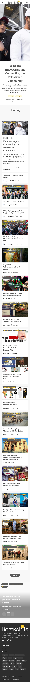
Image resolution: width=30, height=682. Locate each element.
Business (4, 584)
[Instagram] (8, 640)
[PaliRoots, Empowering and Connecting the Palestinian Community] (15, 32)
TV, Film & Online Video (9, 416)
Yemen (23, 669)
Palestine (19, 663)
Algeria (5, 655)
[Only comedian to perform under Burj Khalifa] (15, 600)
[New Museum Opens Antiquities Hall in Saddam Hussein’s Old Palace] (15, 445)
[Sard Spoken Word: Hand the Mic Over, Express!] (15, 552)
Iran (10, 658)
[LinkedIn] (11, 640)
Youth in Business (8, 549)
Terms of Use (15, 679)
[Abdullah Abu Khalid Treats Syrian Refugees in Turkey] (15, 526)
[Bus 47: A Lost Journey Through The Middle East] (15, 309)
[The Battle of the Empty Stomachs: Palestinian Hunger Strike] (15, 227)
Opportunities (7, 186)
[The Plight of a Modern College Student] (15, 178)
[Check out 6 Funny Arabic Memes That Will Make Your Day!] (15, 364)
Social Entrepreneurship (10, 278)
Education (6, 249)
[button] (3, 2)
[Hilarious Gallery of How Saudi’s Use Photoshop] (15, 473)
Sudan (14, 666)
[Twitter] (5, 640)
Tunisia (5, 669)
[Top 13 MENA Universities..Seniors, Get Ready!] (15, 255)
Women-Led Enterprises (10, 390)
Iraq (15, 658)
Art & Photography (8, 413)
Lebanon (11, 660)
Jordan (20, 658)
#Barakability (7, 330)
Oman (12, 663)
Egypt (4, 658)
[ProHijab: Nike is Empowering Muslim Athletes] (15, 500)
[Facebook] (3, 640)
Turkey (11, 669)
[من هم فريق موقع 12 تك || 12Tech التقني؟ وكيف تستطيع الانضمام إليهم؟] (15, 214)
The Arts (20, 221)
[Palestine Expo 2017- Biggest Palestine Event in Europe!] (15, 283)
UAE (17, 669)
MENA (24, 660)
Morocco (5, 663)
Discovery (6, 304)
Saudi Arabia (6, 666)
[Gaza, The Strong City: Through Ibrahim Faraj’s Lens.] (15, 419)
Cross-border (20, 655)
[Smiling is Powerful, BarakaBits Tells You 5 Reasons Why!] (15, 336)
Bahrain (12, 655)
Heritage (11, 96)
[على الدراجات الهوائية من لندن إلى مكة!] (15, 192)
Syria (20, 666)
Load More (15, 575)
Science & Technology (9, 221)
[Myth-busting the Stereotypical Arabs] (15, 393)
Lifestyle (18, 96)
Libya (18, 660)
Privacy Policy (5, 679)
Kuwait (4, 660)
